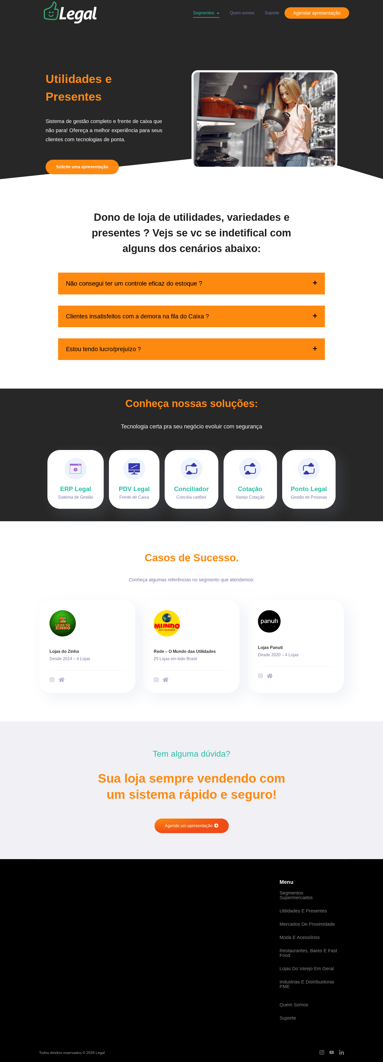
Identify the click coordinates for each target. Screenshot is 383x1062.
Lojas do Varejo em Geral (307, 968)
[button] (191, 283)
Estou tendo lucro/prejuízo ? (103, 349)
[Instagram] (52, 680)
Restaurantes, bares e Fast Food (308, 953)
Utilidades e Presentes (303, 911)
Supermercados (296, 897)
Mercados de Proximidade (307, 924)
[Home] (61, 680)
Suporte (272, 13)
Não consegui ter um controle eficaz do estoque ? (134, 283)
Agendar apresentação (317, 13)
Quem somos (242, 13)
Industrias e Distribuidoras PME (307, 984)
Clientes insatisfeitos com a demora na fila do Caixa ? (137, 316)
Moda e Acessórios (300, 937)
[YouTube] (331, 1052)
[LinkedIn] (341, 1052)
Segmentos (203, 13)
